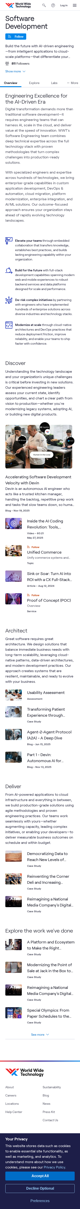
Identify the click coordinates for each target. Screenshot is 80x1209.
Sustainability (52, 1087)
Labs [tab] (54, 83)
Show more (13, 71)
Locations (12, 1103)
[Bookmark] (67, 429)
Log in (64, 5)
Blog (46, 1095)
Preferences (40, 1201)
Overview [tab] (10, 83)
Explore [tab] (34, 83)
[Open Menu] (74, 5)
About (9, 1087)
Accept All (40, 1176)
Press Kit (49, 1112)
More (74, 83)
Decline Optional (40, 1188)
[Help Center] (53, 5)
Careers (10, 1095)
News (46, 1103)
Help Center (13, 1112)
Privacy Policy (54, 1167)
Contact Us (50, 1120)
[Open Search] (44, 5)
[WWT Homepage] (18, 5)
